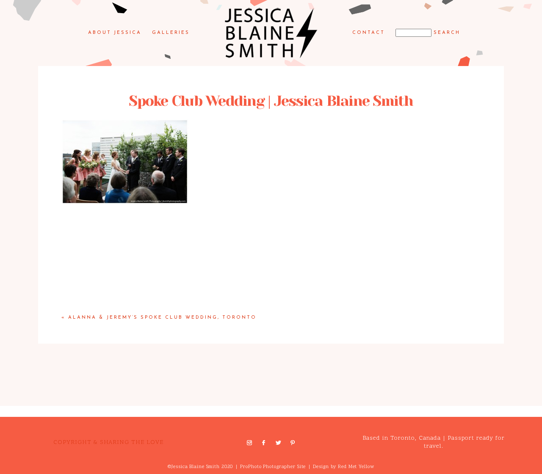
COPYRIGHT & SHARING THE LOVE (108, 442)
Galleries (171, 32)
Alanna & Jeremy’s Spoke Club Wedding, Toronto (162, 317)
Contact (368, 32)
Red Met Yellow (356, 467)
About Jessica (115, 32)
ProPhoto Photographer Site (273, 467)
